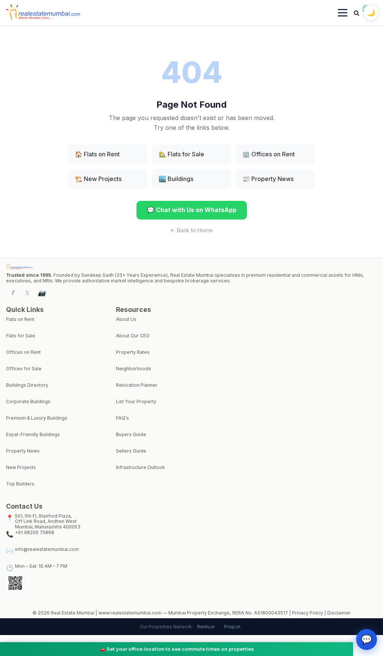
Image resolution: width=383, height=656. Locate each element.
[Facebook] (12, 293)
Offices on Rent (23, 352)
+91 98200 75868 (34, 532)
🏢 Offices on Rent (268, 154)
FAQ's (122, 418)
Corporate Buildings (28, 401)
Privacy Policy (307, 613)
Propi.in (232, 626)
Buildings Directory (27, 385)
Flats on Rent (20, 319)
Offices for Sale (24, 368)
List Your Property (136, 401)
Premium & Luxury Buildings (36, 418)
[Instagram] (41, 293)
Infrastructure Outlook (140, 467)
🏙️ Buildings (176, 179)
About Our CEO (133, 335)
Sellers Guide (131, 451)
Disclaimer (339, 613)
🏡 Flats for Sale (181, 154)
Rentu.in (206, 626)
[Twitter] (27, 293)
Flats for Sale (20, 335)
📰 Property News (268, 179)
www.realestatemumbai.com (130, 613)
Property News (23, 451)
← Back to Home (191, 230)
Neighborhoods (133, 368)
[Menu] (342, 12)
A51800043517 (271, 613)
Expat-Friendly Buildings (33, 434)
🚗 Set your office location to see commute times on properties (176, 649)
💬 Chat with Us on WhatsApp (191, 210)
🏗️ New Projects (98, 179)
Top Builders (20, 484)
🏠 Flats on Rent (97, 154)
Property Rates (133, 352)
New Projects (21, 467)
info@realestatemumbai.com (47, 549)
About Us (126, 319)
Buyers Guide (131, 434)
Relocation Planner (136, 385)
